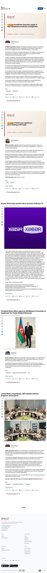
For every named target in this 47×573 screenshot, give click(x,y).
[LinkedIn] (16, 561)
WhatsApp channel (37, 479)
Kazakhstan (15, 91)
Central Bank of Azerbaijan (18, 484)
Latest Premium (4, 537)
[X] (8, 561)
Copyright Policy (27, 551)
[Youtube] (11, 561)
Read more (13, 43)
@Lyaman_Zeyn (21, 177)
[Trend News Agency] (4, 518)
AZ (42, 570)
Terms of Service (27, 548)
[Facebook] (5, 561)
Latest (2, 536)
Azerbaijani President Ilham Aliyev (19, 372)
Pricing (2, 548)
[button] (2, 14)
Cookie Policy (26, 553)
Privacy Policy (27, 550)
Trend (32, 49)
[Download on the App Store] (5, 566)
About (25, 536)
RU (44, 570)
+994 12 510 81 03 (4, 528)
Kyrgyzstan (8, 91)
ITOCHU (12, 182)
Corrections (26, 543)
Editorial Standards (28, 541)
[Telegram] (13, 561)
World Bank (8, 484)
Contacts (26, 539)
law (29, 372)
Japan (7, 182)
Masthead (26, 537)
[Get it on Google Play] (14, 566)
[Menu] (45, 8)
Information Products (5, 550)
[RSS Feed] (19, 561)
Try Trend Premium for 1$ (13, 100)
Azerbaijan (8, 372)
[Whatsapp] (2, 561)
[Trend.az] (5, 8)
